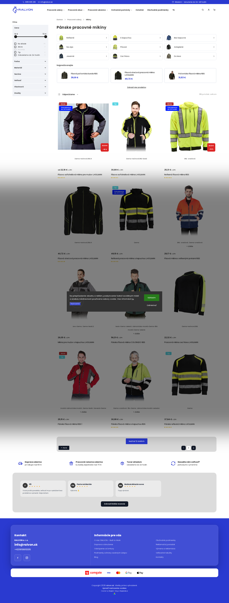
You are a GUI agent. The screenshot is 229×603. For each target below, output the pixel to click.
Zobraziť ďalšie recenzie (114, 504)
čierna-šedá (88, 408)
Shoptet (111, 591)
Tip (31, 52)
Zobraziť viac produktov (136, 87)
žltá (185, 159)
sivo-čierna (77, 326)
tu (133, 299)
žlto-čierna (132, 408)
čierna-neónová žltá (190, 326)
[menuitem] (55, 10)
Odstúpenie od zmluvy (104, 548)
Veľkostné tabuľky (164, 553)
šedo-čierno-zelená (124, 326)
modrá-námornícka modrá (71, 408)
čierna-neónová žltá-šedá (136, 159)
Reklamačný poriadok (165, 544)
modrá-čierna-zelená (136, 330)
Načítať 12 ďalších (136, 441)
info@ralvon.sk (25, 544)
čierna (136, 243)
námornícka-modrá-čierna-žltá (145, 326)
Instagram (26, 557)
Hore (65, 448)
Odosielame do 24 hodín (31, 55)
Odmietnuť (151, 305)
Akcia (31, 47)
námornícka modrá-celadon (148, 408)
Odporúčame (68, 94)
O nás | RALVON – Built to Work (107, 540)
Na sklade (31, 44)
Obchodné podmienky (166, 540)
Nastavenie (75, 304)
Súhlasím (152, 297)
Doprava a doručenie (103, 544)
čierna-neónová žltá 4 (83, 159)
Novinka (31, 49)
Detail (104, 171)
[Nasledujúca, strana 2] (188, 448)
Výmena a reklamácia (165, 548)
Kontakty (160, 557)
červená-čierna (100, 408)
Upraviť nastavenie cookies (114, 588)
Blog (96, 557)
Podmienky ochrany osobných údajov (110, 553)
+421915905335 (22, 549)
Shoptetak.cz (124, 591)
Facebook (17, 557)
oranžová (191, 159)
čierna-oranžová (195, 243)
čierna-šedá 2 (88, 326)
